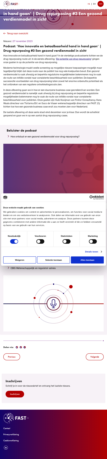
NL (89, 4)
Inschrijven (15, 394)
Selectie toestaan (53, 260)
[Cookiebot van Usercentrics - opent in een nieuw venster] (91, 197)
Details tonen (91, 251)
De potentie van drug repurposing (73, 59)
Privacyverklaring (11, 434)
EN (94, 4)
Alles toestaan (87, 260)
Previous (11, 356)
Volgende (94, 356)
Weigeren (19, 260)
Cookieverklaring (11, 440)
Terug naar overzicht (17, 33)
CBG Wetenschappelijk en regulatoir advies (33, 268)
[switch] (40, 241)
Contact (6, 428)
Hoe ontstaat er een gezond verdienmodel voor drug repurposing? (45, 136)
